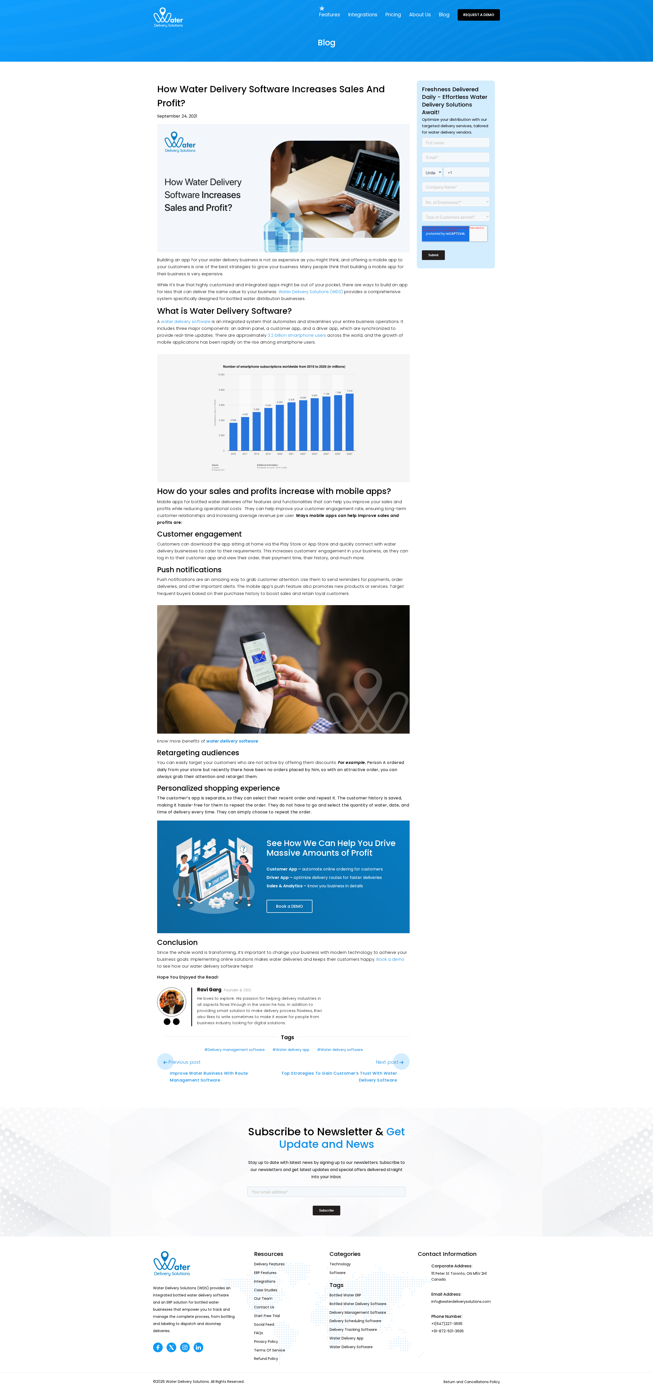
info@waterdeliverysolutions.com (461, 1301)
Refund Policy (266, 1358)
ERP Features (265, 1272)
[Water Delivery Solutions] (168, 17)
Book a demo (390, 959)
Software (338, 1272)
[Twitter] (171, 1347)
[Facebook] (158, 1347)
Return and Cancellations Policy (472, 1382)
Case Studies (265, 1290)
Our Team (263, 1298)
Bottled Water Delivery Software (358, 1303)
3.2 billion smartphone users (298, 335)
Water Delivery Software (351, 1346)
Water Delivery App (346, 1338)
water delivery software (186, 321)
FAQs (258, 1333)
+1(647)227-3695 (446, 1324)
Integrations (362, 14)
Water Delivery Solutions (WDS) (311, 292)
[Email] (176, 1021)
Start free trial (267, 1315)
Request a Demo (478, 14)
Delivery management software (236, 1049)
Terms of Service (269, 1350)
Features (329, 14)
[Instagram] (185, 1347)
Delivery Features (269, 1264)
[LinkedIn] (167, 1021)
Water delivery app (292, 1049)
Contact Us (264, 1307)
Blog (444, 14)
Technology (340, 1264)
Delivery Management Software (358, 1312)
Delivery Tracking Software (353, 1329)
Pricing (393, 14)
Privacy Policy (266, 1341)
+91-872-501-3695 (447, 1331)
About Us (420, 14)
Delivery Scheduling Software (355, 1321)
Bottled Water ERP (345, 1295)
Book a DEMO (289, 906)
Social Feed (264, 1324)
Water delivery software (341, 1049)
